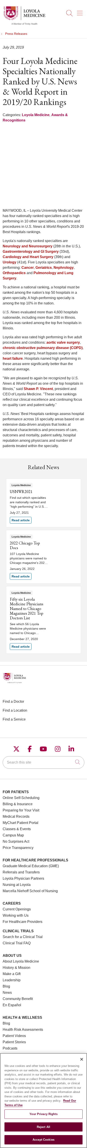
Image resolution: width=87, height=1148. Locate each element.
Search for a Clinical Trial (23, 937)
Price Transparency (18, 848)
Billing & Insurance (18, 804)
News (7, 992)
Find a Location (15, 710)
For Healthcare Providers (22, 922)
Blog (6, 986)
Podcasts (10, 1048)
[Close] (82, 1059)
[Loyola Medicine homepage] (24, 24)
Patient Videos (14, 1036)
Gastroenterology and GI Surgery (31, 251)
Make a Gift (12, 974)
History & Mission (16, 967)
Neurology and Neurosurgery (27, 246)
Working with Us (16, 915)
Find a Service (14, 719)
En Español (12, 1005)
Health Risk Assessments (23, 1029)
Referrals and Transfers (21, 872)
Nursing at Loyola (17, 885)
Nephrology (64, 267)
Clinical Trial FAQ (17, 943)
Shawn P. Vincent (38, 389)
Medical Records (16, 816)
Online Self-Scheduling (21, 798)
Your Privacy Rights (43, 1114)
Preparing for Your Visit (21, 810)
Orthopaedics (14, 273)
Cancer (27, 267)
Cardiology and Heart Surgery (28, 257)
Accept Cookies (43, 1139)
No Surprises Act (16, 841)
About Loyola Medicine (21, 961)
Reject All (43, 1127)
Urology (9, 262)
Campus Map (13, 835)
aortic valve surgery (63, 342)
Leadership (12, 980)
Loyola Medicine (36, 115)
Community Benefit (18, 999)
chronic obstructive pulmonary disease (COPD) (43, 348)
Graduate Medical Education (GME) (31, 866)
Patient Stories (14, 1042)
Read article (43, 503)
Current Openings (17, 909)
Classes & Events (17, 829)
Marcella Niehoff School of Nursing (30, 891)
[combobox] (43, 762)
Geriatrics (43, 267)
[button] (80, 11)
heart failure (13, 358)
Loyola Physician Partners (23, 878)
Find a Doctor (13, 701)
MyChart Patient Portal (20, 823)
